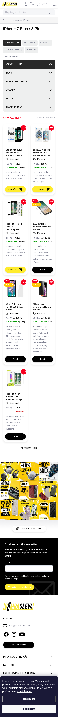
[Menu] (54, 4)
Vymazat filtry (13, 118)
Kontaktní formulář (18, 645)
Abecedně (32, 50)
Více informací (24, 691)
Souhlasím (29, 708)
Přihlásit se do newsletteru (19, 587)
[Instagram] (13, 634)
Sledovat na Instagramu (32, 529)
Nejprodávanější (14, 50)
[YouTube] (22, 634)
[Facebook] (6, 634)
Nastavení (29, 698)
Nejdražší (45, 43)
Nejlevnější (30, 43)
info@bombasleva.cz (19, 625)
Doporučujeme (12, 43)
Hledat (51, 12)
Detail (42, 269)
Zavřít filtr (14, 64)
